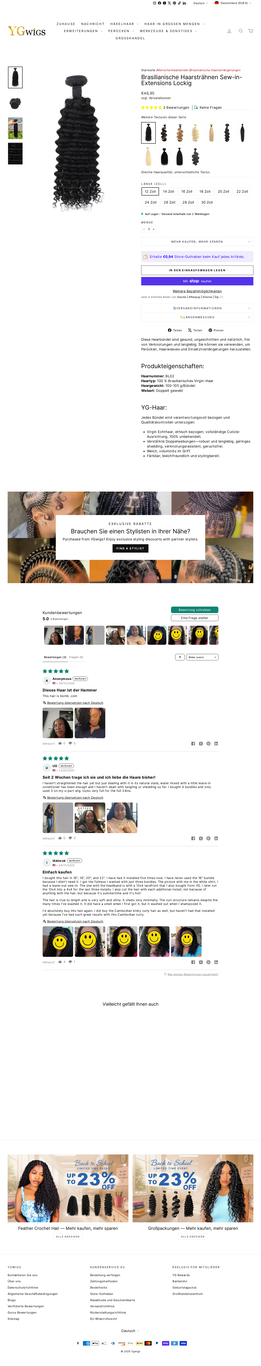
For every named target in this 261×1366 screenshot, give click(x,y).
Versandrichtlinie (102, 1306)
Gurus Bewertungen (22, 1312)
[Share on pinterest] (208, 743)
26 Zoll (169, 202)
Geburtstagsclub (184, 1287)
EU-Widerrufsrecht (103, 1319)
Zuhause (66, 24)
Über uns (14, 1281)
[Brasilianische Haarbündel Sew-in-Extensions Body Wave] (164, 133)
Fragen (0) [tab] (76, 657)
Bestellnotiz (98, 1287)
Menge (147, 222)
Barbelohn (180, 1281)
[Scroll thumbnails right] (214, 635)
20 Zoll (223, 191)
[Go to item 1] (53, 635)
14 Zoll (168, 191)
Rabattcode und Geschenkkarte (112, 1300)
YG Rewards (181, 1275)
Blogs (12, 1300)
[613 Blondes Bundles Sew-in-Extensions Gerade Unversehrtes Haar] (148, 156)
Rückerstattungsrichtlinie (108, 1312)
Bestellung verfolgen (105, 1275)
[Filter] (180, 657)
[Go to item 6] (156, 635)
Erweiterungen (82, 31)
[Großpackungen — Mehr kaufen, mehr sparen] (193, 1188)
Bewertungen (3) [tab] (55, 657)
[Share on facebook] (193, 744)
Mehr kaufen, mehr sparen (197, 241)
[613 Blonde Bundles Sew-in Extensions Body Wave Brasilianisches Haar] (195, 133)
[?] (221, 297)
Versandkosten (160, 98)
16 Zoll (186, 191)
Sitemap (13, 1319)
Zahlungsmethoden (104, 1281)
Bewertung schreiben (195, 610)
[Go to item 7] (177, 635)
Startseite (148, 70)
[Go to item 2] (74, 635)
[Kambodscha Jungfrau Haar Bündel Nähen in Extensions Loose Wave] (227, 133)
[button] (151, 107)
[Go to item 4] (115, 635)
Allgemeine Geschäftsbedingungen (33, 1294)
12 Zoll (150, 191)
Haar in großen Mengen (173, 24)
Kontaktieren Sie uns (22, 1275)
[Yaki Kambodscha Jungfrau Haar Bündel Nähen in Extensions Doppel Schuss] (180, 156)
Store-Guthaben (101, 1294)
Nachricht (93, 24)
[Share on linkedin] (216, 744)
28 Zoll (188, 202)
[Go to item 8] (198, 635)
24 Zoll (150, 202)
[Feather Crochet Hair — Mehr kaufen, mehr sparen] (68, 1188)
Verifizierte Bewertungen (26, 1306)
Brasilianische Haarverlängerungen (215, 70)
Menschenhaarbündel (173, 70)
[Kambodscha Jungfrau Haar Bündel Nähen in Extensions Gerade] (242, 133)
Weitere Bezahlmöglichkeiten (197, 291)
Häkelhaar (123, 24)
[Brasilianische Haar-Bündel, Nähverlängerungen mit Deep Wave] (164, 156)
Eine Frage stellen (194, 618)
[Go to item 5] (136, 635)
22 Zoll (242, 191)
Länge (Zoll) (153, 183)
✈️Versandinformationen (197, 308)
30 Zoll (207, 202)
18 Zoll (204, 191)
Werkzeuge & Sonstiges (167, 31)
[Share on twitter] (201, 744)
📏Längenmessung (197, 317)
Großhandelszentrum (188, 1294)
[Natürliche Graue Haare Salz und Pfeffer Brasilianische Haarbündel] (195, 156)
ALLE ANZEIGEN (68, 1236)
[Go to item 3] (95, 635)
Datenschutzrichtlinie (23, 1287)
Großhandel (130, 38)
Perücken (119, 31)
